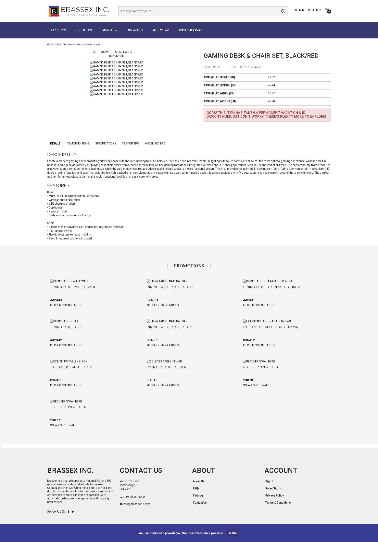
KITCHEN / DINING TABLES (66, 305)
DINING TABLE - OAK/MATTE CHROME (272, 287)
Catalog (61, 44)
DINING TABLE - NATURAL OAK (170, 287)
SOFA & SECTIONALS (256, 385)
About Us (198, 481)
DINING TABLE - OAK (66, 327)
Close (233, 533)
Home (50, 44)
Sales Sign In (273, 488)
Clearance (136, 30)
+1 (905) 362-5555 (133, 496)
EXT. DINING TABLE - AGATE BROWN (271, 327)
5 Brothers (83, 30)
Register (314, 10)
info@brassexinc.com (136, 504)
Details (55, 143)
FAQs (196, 488)
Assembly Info (155, 143)
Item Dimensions (78, 143)
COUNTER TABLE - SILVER (166, 367)
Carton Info (130, 143)
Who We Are (161, 30)
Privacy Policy (274, 495)
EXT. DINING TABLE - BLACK (71, 367)
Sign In (299, 10)
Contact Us (200, 502)
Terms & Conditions (278, 502)
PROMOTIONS (109, 30)
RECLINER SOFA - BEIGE (261, 367)
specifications (105, 143)
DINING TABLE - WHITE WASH (73, 287)
